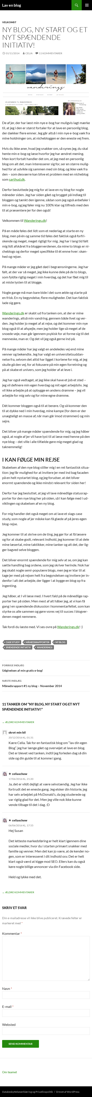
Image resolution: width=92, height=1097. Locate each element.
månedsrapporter (37, 642)
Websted (9, 1024)
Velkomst (9, 22)
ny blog (60, 642)
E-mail (7, 1006)
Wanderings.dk (35, 220)
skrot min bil (17, 732)
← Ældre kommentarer (18, 722)
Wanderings (44, 647)
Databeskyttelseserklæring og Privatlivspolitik (27, 1091)
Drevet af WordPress (67, 1091)
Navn (7, 988)
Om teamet (9, 1072)
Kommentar (12, 933)
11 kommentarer (50, 53)
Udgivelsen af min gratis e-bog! (22, 668)
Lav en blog (11, 5)
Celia (29, 53)
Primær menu (87, 5)
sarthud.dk (17, 179)
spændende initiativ (18, 647)
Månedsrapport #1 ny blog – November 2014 (32, 683)
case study (13, 642)
